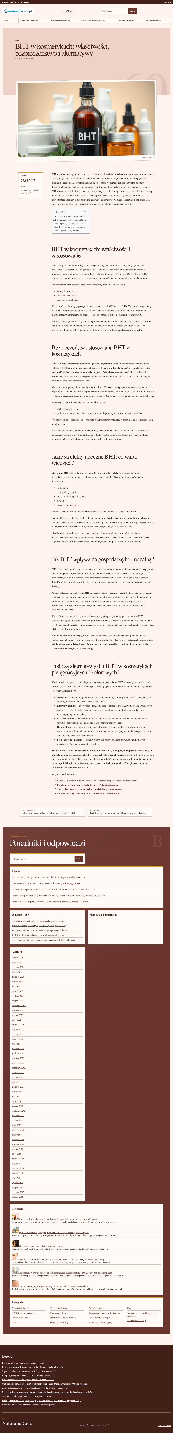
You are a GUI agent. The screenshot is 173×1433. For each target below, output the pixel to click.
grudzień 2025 (18, 995)
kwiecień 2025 (18, 1034)
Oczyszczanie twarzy (126, 20)
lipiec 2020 (16, 1125)
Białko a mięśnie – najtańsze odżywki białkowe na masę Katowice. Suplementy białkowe (50, 901)
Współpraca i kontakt (153, 20)
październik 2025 (19, 1005)
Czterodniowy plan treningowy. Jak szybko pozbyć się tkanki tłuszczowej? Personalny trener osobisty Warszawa (59, 895)
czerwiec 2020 (18, 1129)
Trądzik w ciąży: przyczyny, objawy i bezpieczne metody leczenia (118, 812)
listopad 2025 (17, 1000)
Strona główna (164, 1425)
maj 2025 (16, 1029)
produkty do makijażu (67, 299)
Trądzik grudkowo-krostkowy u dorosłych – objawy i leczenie (38, 935)
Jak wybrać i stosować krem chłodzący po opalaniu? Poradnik (49, 812)
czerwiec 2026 (18, 967)
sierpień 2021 (17, 1077)
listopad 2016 (17, 1196)
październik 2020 (19, 1110)
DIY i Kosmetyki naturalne (60, 20)
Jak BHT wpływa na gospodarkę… (70, 227)
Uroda (6, 20)
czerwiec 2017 (18, 1192)
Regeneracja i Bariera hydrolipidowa (104, 1312)
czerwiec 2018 (18, 1158)
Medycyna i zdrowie (59, 1312)
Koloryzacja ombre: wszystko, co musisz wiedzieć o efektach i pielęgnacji (43, 939)
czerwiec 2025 (18, 1024)
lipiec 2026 (16, 962)
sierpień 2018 (17, 1149)
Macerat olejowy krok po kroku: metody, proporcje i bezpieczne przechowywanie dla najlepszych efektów (47, 1392)
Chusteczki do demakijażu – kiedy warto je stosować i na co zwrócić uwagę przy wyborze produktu (44, 1383)
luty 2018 (16, 1177)
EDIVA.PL (167, 2)
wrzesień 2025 (18, 1010)
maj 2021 (16, 1082)
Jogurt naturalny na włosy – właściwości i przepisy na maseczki (29, 1371)
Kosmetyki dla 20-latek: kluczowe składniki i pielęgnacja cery (28, 1404)
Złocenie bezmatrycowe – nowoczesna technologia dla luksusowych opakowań (35, 1387)
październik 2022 (19, 1067)
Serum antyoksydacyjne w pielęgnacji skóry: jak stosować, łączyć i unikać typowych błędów (58, 1219)
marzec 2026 (17, 981)
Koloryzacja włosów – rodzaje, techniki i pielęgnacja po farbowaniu (41, 930)
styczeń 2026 (17, 991)
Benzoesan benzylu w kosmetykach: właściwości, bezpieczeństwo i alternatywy (97, 780)
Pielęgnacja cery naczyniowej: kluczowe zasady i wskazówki (28, 1375)
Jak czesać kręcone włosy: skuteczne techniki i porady (42, 1245)
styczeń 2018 (17, 1182)
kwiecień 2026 (18, 976)
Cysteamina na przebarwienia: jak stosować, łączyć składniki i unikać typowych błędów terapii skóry (61, 1259)
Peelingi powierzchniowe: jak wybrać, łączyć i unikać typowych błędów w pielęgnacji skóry (41, 1400)
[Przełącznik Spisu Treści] (84, 212)
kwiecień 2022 (18, 1072)
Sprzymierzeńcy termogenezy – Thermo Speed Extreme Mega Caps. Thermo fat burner (49, 877)
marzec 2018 (17, 1172)
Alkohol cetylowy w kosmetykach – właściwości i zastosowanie (88, 793)
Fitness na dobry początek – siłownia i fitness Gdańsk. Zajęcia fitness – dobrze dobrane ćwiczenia (53, 889)
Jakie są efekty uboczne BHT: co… (70, 223)
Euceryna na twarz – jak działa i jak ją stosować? (23, 1362)
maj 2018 (16, 1163)
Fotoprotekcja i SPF (20, 1317)
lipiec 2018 (16, 1153)
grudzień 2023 (18, 1053)
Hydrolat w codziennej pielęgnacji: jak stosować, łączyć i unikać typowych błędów (54, 1232)
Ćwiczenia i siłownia (20, 1308)
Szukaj (132, 11)
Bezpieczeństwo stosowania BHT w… (71, 219)
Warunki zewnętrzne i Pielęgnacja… (94, 20)
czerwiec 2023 (18, 1062)
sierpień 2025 (17, 1015)
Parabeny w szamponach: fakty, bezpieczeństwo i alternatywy (88, 785)
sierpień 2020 (17, 1120)
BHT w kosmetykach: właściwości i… (71, 216)
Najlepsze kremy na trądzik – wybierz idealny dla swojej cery (38, 920)
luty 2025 (16, 1043)
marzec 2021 (17, 1091)
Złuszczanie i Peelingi (136, 1320)
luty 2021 (16, 1096)
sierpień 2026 (17, 957)
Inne (14, 1322)
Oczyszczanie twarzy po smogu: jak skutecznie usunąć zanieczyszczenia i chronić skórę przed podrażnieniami (65, 1272)
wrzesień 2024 (18, 1048)
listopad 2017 (17, 1187)
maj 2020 (16, 1134)
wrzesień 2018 (18, 1144)
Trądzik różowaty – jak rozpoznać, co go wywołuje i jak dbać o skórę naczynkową (54, 1286)
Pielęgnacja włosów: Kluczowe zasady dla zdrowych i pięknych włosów (33, 1366)
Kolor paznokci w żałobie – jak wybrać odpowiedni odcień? (28, 1379)
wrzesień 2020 (18, 1115)
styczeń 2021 (17, 1101)
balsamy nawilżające (67, 295)
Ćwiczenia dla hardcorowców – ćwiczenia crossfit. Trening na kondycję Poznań (46, 883)
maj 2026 (16, 972)
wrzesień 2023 (18, 1058)
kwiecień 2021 (18, 1086)
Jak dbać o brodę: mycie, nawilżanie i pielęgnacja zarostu (26, 1396)
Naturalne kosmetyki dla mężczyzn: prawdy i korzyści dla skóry (39, 925)
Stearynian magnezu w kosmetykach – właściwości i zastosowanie (90, 789)
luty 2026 (16, 986)
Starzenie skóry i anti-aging (29, 20)
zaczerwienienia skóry (67, 504)
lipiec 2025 (16, 1019)
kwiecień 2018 (18, 1168)
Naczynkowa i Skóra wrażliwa (63, 1317)
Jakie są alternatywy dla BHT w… (69, 230)
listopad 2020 (17, 1105)
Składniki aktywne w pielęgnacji (103, 1317)
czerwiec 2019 (18, 1139)
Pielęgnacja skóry (96, 1308)
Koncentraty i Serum (59, 1308)
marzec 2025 (17, 1038)
